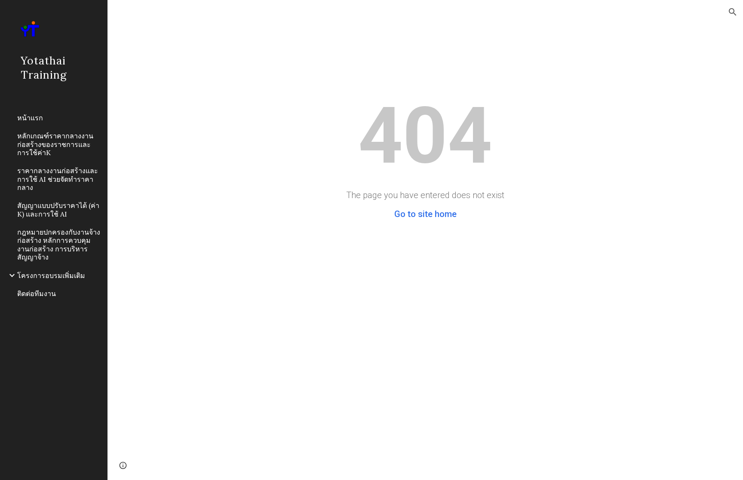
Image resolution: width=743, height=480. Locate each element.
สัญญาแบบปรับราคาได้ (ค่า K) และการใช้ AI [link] (58, 209)
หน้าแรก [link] (30, 117)
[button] (732, 12)
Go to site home (425, 214)
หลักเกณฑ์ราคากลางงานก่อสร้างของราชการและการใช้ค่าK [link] (55, 144)
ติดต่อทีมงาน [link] (36, 293)
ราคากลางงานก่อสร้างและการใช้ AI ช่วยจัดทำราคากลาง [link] (57, 179)
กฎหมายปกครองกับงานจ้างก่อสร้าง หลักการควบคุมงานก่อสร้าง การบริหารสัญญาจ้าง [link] (58, 244)
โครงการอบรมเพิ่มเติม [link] (51, 275)
